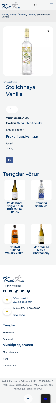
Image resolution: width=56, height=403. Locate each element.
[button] (48, 31)
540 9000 (19, 315)
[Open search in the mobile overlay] (35, 5)
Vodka (31, 14)
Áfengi (13, 14)
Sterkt (22, 14)
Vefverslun (8, 332)
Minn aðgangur (11, 351)
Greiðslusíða (9, 365)
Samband (8, 339)
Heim (5, 14)
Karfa (5, 358)
